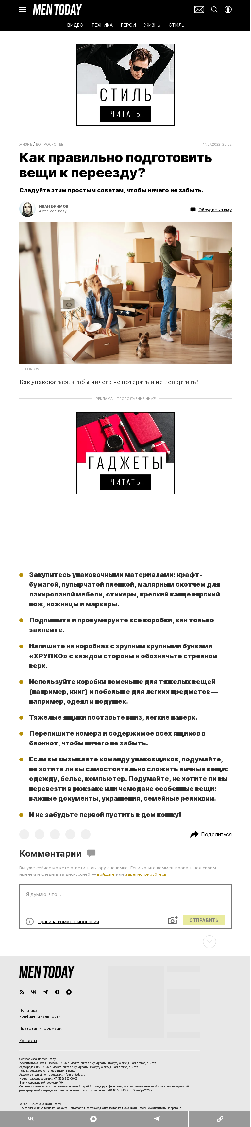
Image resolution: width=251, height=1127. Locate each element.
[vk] (33, 992)
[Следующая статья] (125, 941)
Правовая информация (41, 1028)
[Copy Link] (219, 1119)
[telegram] (45, 992)
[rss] (22, 992)
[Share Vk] (31, 1119)
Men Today (57, 9)
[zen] (57, 992)
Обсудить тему (215, 209)
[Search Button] (214, 9)
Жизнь (25, 144)
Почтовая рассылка (199, 9)
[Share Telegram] (157, 1119)
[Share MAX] (93, 1119)
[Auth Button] (228, 9)
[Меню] (22, 9)
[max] (69, 992)
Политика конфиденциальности (39, 1013)
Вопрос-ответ (51, 144)
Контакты (28, 1040)
